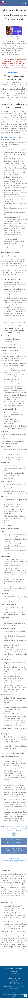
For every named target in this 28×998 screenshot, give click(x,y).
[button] (22, 3)
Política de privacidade (18, 986)
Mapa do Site (14, 980)
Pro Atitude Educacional (14, 969)
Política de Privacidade (14, 975)
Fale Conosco (7, 986)
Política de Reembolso (14, 976)
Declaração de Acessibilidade (14, 978)
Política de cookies (14, 988)
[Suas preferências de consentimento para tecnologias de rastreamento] (25, 995)
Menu (25, 2)
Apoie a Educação (14, 982)
